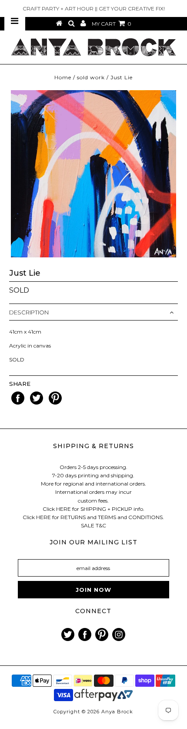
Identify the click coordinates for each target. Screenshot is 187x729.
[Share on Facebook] (18, 402)
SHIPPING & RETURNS (93, 446)
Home (62, 77)
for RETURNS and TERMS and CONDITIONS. (108, 517)
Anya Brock (117, 712)
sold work (91, 77)
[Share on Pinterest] (55, 402)
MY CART (111, 23)
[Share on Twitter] (37, 402)
